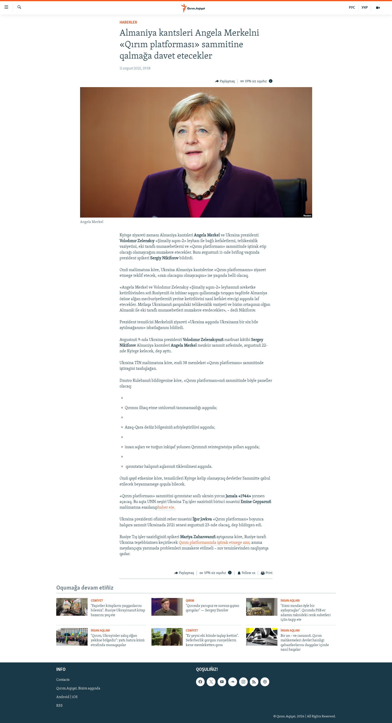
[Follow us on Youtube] (222, 682)
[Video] (378, 8)
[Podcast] (264, 682)
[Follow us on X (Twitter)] (211, 682)
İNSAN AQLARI (290, 601)
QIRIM (190, 601)
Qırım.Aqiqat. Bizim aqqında (78, 689)
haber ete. (166, 508)
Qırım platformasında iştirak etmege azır (214, 543)
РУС (352, 8)
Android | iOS (67, 697)
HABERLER (128, 23)
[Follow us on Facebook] (200, 682)
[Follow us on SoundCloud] (232, 682)
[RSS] (254, 682)
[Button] (225, 81)
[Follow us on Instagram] (243, 682)
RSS (59, 706)
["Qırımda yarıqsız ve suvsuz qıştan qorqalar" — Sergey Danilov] (167, 607)
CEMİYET (97, 601)
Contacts (63, 680)
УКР (365, 8)
